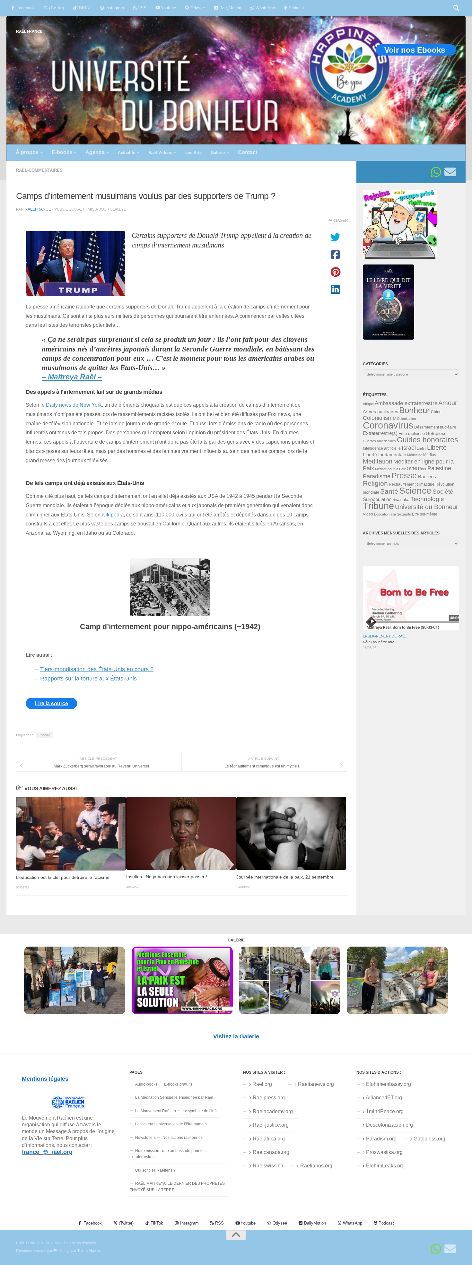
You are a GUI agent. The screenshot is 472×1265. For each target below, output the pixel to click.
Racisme (44, 735)
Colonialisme (379, 418)
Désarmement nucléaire (435, 427)
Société (443, 491)
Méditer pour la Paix (390, 469)
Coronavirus (388, 425)
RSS (141, 7)
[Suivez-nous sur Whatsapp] (436, 172)
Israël (409, 448)
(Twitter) (56, 7)
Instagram (114, 7)
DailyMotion (229, 7)
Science (415, 490)
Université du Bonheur (426, 506)
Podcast (295, 7)
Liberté (437, 447)
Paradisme (376, 476)
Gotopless (436, 433)
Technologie (427, 499)
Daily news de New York (74, 405)
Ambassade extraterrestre (406, 403)
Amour (447, 402)
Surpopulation (377, 499)
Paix (422, 468)
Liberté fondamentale (384, 454)
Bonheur (414, 410)
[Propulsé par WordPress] (55, 1250)
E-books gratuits (178, 1084)
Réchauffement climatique (411, 484)
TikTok (84, 7)
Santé (389, 491)
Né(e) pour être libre (378, 642)
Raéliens (427, 476)
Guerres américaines (379, 441)
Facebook (25, 7)
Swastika (400, 499)
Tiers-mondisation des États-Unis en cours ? (96, 669)
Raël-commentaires (39, 170)
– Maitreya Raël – (72, 377)
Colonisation (406, 418)
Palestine (439, 468)
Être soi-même (424, 514)
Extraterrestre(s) (380, 433)
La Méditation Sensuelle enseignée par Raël (174, 1097)
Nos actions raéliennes (182, 1137)
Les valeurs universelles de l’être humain (171, 1124)
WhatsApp (264, 7)
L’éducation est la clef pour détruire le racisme (62, 877)
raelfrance (38, 209)
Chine (436, 412)
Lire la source (51, 703)
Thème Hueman (89, 1250)
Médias (429, 455)
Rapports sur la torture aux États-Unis (88, 678)
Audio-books (146, 1084)
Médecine (414, 455)
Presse (404, 475)
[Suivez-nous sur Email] (450, 172)
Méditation (377, 461)
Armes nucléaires (380, 411)
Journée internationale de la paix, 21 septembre (285, 877)
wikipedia (113, 514)
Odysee (197, 7)
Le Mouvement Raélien (155, 1111)
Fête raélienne (411, 433)
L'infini (421, 448)
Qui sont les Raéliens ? (155, 1170)
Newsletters (145, 1137)
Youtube (168, 7)
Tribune (378, 506)
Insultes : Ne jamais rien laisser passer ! (166, 877)
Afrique (368, 404)
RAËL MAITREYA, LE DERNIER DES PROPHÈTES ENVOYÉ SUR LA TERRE (177, 1186)
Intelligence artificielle (382, 448)
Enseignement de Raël (384, 636)
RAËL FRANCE (29, 31)
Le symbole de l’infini (201, 1111)
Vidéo (368, 514)
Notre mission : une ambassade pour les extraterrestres (167, 1153)
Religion (375, 483)
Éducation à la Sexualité (392, 514)
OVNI (412, 469)
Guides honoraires (427, 440)
